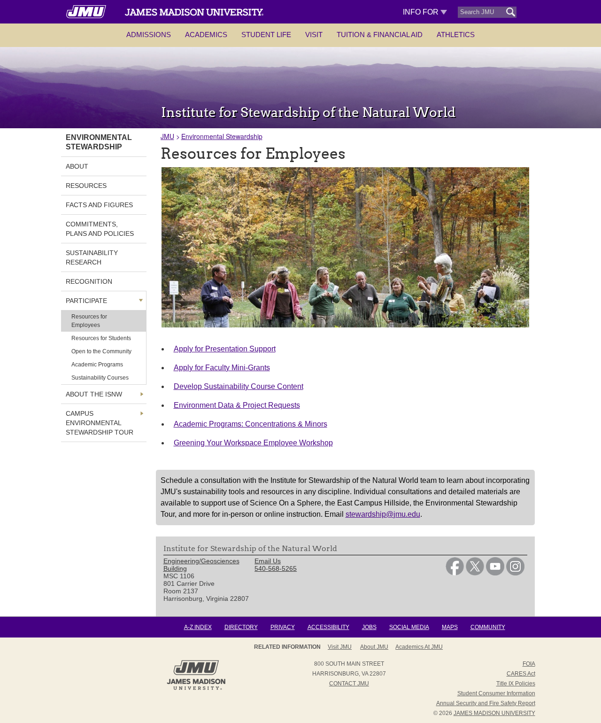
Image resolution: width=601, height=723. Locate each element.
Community (487, 627)
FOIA (529, 664)
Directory (241, 627)
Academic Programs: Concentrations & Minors (250, 424)
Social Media (409, 627)
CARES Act (521, 673)
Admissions (148, 35)
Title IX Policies (515, 683)
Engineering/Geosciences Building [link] (201, 564)
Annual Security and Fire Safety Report (485, 703)
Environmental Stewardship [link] (99, 142)
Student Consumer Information (496, 693)
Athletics (456, 35)
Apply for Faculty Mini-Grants (222, 368)
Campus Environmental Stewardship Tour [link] (99, 423)
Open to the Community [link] (101, 351)
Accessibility (328, 627)
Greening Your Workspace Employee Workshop (253, 443)
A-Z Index (198, 627)
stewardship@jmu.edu (383, 514)
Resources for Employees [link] (89, 320)
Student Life (266, 35)
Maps (450, 627)
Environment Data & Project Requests (237, 405)
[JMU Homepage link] (196, 688)
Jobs (369, 627)
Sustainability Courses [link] (100, 377)
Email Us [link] (267, 561)
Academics (206, 35)
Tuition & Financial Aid (380, 35)
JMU (167, 136)
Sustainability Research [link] (92, 257)
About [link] (77, 166)
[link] (455, 573)
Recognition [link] (89, 281)
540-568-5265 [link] (275, 568)
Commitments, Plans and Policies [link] (100, 228)
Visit (314, 35)
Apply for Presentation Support (225, 349)
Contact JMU (349, 683)
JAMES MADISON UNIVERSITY (494, 713)
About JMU (374, 647)
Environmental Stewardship (221, 136)
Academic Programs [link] (97, 364)
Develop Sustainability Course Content (238, 386)
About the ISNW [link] (94, 394)
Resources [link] (86, 185)
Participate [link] (86, 300)
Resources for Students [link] (101, 338)
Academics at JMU (419, 647)
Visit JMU (340, 647)
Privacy (282, 627)
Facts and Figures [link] (99, 205)
